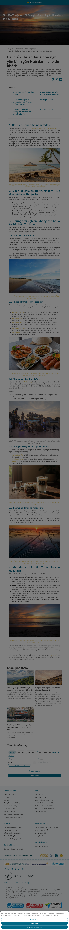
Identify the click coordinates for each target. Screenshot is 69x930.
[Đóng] (67, 913)
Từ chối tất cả (34, 923)
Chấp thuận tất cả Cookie (34, 927)
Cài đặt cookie (34, 919)
